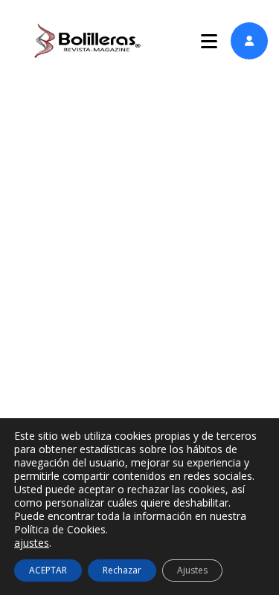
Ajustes (192, 570)
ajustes (31, 543)
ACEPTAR (48, 570)
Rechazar (122, 570)
